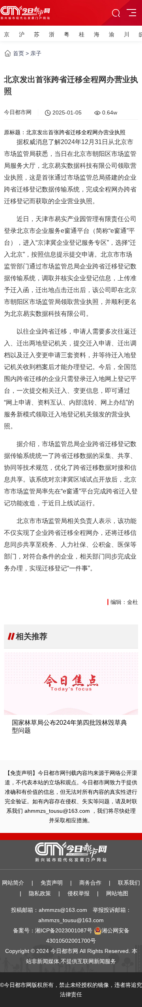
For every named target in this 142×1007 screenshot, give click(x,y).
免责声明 (52, 882)
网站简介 (13, 882)
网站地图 (117, 893)
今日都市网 (18, 112)
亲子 (35, 53)
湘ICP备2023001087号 (63, 930)
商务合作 (90, 882)
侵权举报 (78, 893)
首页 (18, 53)
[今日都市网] (25, 10)
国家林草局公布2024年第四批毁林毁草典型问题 (69, 726)
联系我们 (129, 882)
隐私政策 (40, 893)
